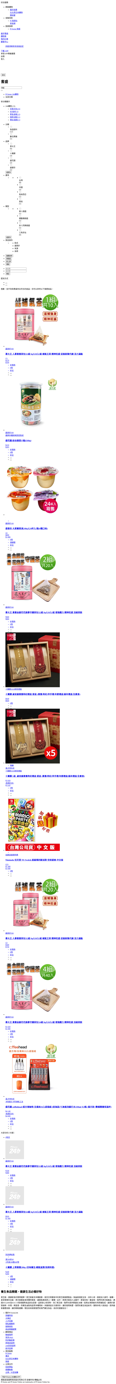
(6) (15, 109)
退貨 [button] (14, 46)
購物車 (3, 36)
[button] (58, 15)
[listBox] (58, 278)
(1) (15, 117)
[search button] (2, 90)
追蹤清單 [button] (9, 46)
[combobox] (58, 82)
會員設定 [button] (20, 46)
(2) (15, 114)
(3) (14, 112)
